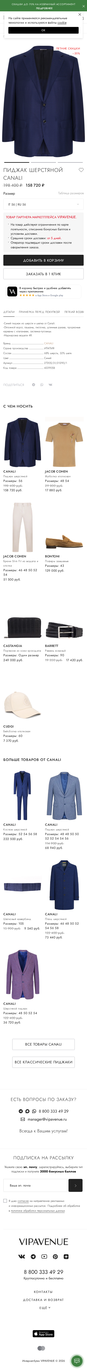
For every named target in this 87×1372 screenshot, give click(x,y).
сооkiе (62, 22)
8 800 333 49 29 (53, 1111)
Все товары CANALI (43, 1044)
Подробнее (44, 8)
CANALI (48, 343)
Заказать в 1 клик (43, 274)
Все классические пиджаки (43, 1062)
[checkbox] (41, 1206)
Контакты (43, 1292)
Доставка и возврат (43, 1300)
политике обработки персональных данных (38, 1211)
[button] (16, 162)
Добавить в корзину (43, 260)
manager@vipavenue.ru (47, 1119)
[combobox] (43, 204)
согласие (23, 1201)
